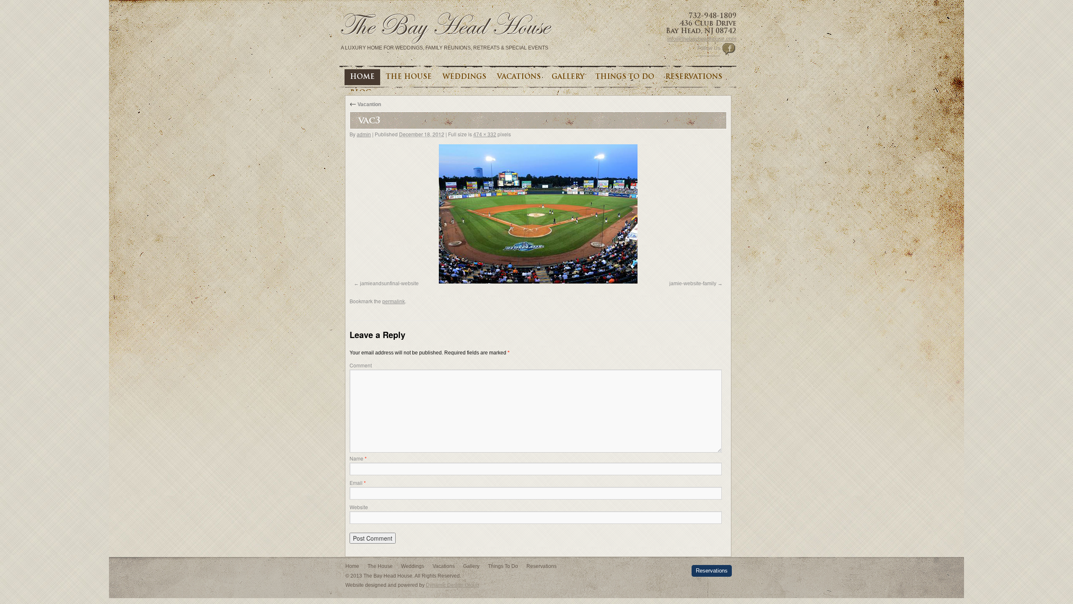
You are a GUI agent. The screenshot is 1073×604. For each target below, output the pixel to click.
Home (362, 77)
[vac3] (538, 214)
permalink (393, 302)
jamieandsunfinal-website (389, 283)
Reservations (693, 77)
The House (409, 77)
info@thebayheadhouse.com (701, 39)
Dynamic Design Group (452, 585)
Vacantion (365, 104)
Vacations (519, 77)
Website (359, 506)
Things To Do (624, 77)
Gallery (568, 77)
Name (358, 458)
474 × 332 (484, 135)
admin (364, 135)
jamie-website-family (692, 283)
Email (358, 482)
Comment (361, 365)
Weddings (464, 77)
